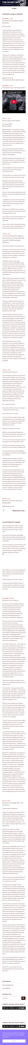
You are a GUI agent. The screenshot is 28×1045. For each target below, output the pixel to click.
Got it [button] (14, 1041)
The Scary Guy (11, 2)
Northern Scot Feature (10, 600)
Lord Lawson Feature (9, 372)
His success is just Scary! (11, 121)
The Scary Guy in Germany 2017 (13, 88)
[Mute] (19, 1008)
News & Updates (7, 985)
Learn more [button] (5, 1036)
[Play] (4, 1008)
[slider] (23, 1008)
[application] (14, 1008)
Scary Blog (5, 988)
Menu (14, 8)
